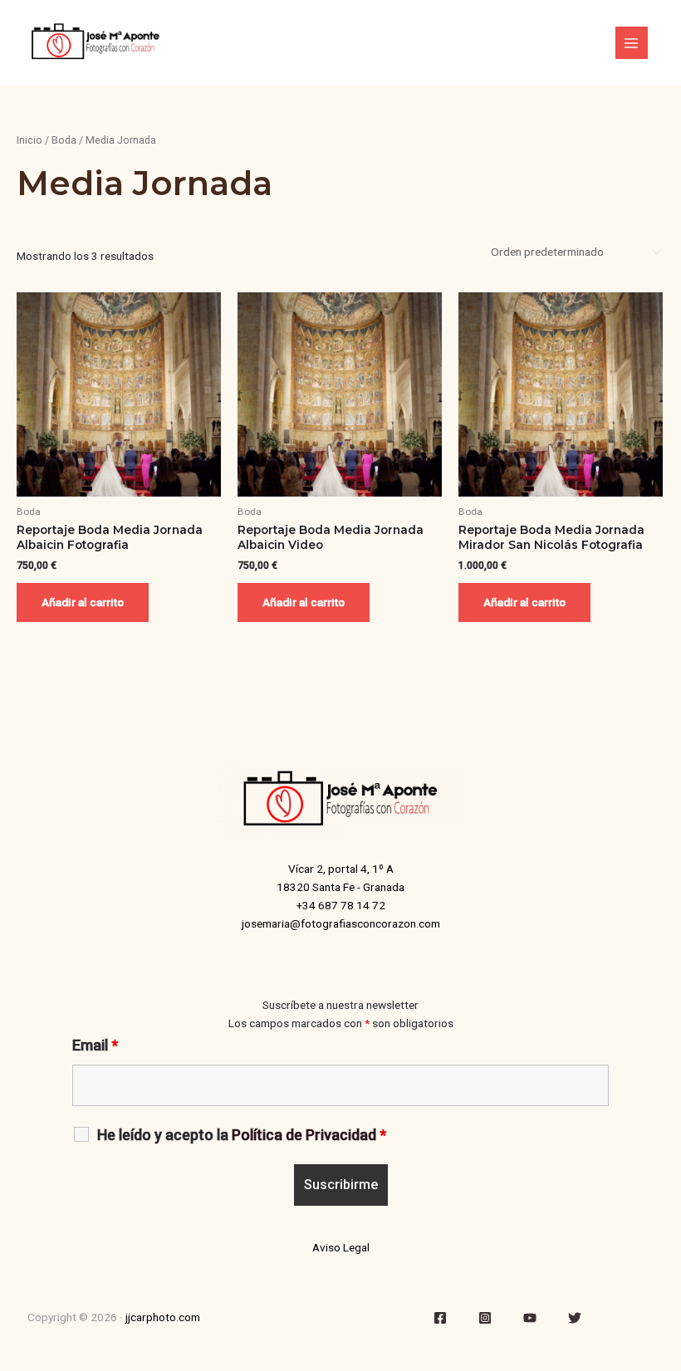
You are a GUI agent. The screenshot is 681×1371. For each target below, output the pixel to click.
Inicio (29, 140)
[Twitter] (574, 1317)
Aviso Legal (341, 1247)
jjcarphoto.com (162, 1317)
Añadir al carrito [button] (83, 602)
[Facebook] (440, 1317)
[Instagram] (485, 1317)
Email (95, 1045)
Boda (63, 140)
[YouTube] (529, 1317)
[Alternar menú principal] (631, 43)
